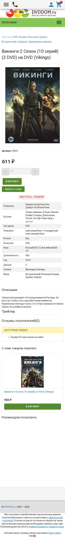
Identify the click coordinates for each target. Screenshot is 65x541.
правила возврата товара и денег (46, 526)
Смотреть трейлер (31, 196)
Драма (43, 37)
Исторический (9, 41)
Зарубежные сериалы (40, 41)
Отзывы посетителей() (20, 321)
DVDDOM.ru (10, 507)
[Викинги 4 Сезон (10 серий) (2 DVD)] (32, 371)
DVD (15, 37)
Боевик (23, 37)
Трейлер (8, 311)
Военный (33, 37)
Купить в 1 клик (13, 189)
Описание (9, 290)
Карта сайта (54, 533)
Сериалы (22, 41)
